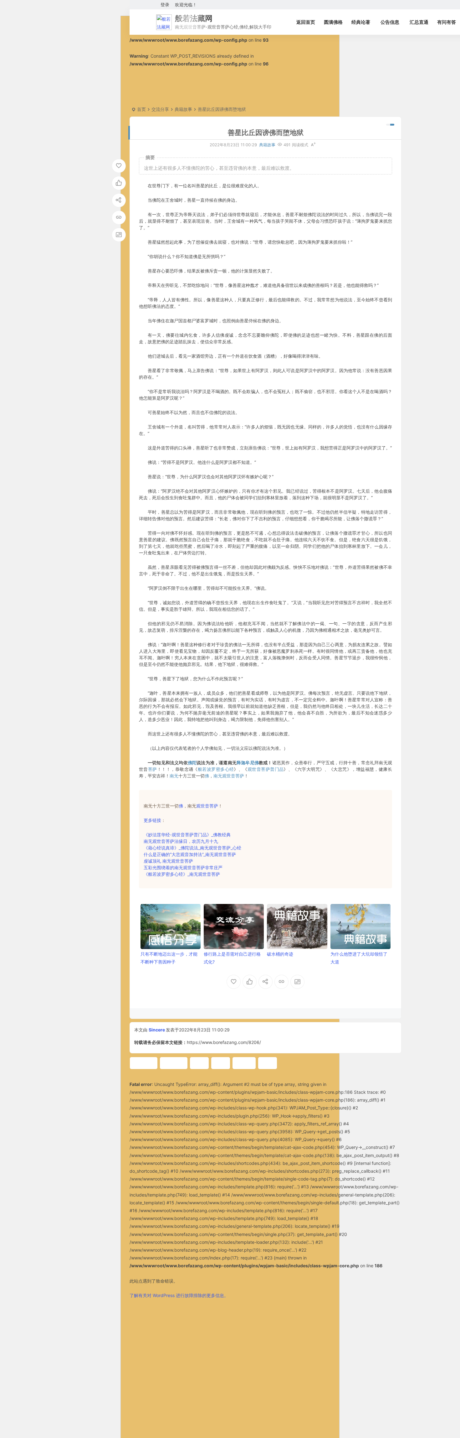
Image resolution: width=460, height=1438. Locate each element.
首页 (141, 109)
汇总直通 (419, 22)
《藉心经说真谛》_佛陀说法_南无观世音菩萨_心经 (192, 847)
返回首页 (305, 22)
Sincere (157, 1029)
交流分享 (160, 109)
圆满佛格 (333, 22)
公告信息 (390, 22)
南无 (174, 775)
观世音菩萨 (207, 805)
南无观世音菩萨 (228, 775)
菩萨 (152, 769)
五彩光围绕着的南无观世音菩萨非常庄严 (183, 867)
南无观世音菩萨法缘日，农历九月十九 (181, 841)
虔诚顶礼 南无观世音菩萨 (168, 861)
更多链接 (152, 820)
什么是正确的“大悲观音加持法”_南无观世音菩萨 (190, 854)
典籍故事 (183, 109)
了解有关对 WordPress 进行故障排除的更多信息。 (179, 1295)
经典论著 (360, 22)
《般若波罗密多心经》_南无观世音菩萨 (182, 874)
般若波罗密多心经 (216, 769)
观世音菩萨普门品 (266, 769)
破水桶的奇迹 (280, 954)
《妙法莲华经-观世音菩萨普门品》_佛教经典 (187, 834)
